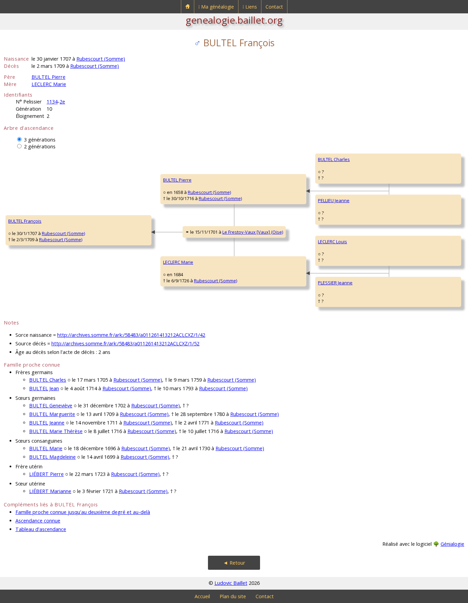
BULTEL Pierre (48, 77)
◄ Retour (234, 562)
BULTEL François (24, 221)
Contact (274, 6)
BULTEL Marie (45, 448)
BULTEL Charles (334, 159)
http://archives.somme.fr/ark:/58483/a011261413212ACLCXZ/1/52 (125, 343)
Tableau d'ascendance (40, 529)
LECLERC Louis (332, 241)
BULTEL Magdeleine (52, 457)
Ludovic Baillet (230, 583)
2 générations (40, 146)
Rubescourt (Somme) (100, 59)
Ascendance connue (37, 520)
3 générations (40, 139)
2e (62, 101)
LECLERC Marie (49, 84)
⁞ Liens (250, 6)
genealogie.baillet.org (234, 19)
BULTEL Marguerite (52, 414)
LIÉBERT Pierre (46, 474)
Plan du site (233, 596)
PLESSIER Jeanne (335, 283)
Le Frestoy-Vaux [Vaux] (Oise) (252, 232)
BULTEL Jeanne (46, 422)
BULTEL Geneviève (50, 405)
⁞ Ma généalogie (216, 6)
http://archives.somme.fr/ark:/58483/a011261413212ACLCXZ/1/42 (131, 335)
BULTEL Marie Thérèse (56, 431)
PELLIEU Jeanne (333, 200)
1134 (52, 101)
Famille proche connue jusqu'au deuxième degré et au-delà (82, 512)
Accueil (202, 596)
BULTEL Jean (44, 388)
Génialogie (452, 544)
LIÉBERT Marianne (50, 491)
